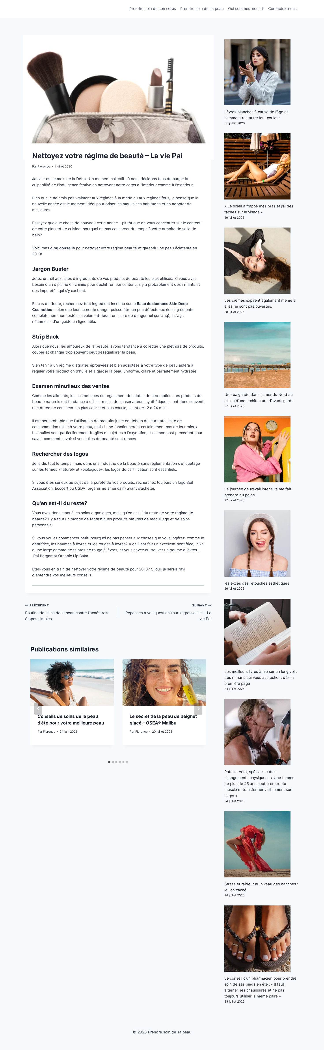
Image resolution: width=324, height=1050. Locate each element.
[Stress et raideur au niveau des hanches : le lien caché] (261, 844)
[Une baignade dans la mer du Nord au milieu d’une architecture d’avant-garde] (261, 355)
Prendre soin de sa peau (202, 8)
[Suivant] (198, 709)
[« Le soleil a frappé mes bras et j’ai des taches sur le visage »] (261, 166)
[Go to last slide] (38, 709)
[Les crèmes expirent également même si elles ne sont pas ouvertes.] (261, 261)
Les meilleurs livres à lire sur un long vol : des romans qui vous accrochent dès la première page (260, 677)
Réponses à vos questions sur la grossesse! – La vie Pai (168, 612)
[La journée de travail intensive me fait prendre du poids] (261, 449)
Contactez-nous (282, 8)
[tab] (109, 762)
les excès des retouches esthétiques (256, 583)
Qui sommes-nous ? (246, 8)
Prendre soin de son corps (152, 8)
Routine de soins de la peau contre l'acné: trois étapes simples (66, 612)
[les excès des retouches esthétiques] (261, 543)
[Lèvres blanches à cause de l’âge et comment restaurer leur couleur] (261, 72)
